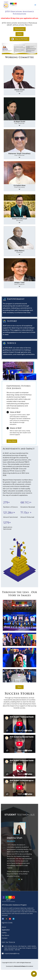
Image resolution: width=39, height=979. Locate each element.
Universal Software (20, 975)
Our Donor (5, 944)
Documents (19, 29)
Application (6, 939)
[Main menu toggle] (35, 5)
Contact (4, 947)
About (4, 936)
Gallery (4, 942)
